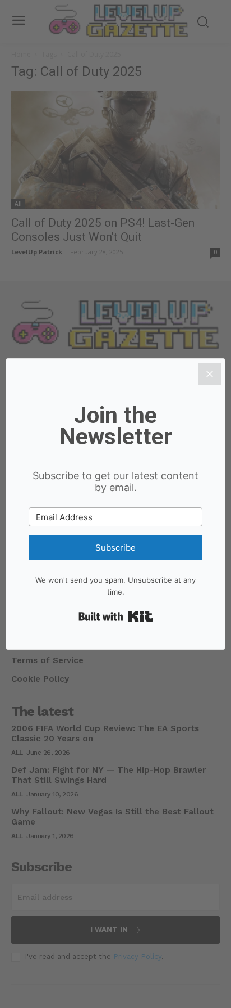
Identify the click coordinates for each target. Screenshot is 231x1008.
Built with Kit (115, 616)
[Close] (209, 374)
